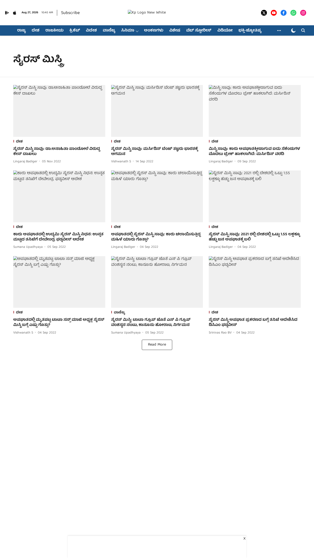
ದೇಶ (35, 30)
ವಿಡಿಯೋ (225, 30)
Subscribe (70, 13)
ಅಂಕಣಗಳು (153, 30)
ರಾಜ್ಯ (21, 30)
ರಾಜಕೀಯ (54, 30)
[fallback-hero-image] (59, 111)
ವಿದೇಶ (91, 30)
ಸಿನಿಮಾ (127, 30)
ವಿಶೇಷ (174, 30)
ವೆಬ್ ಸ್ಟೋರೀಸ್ (198, 30)
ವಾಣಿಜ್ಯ (109, 30)
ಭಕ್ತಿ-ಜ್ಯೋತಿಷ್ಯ (250, 30)
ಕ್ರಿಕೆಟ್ (74, 30)
